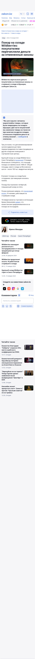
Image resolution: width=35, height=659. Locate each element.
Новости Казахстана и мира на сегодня (14, 31)
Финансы (17, 18)
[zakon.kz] (6, 14)
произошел (19, 160)
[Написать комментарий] (17, 300)
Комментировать (26, 306)
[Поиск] (27, 13)
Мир (10, 18)
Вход (32, 295)
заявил (17, 202)
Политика (4, 18)
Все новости (5, 33)
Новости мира (15, 33)
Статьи (23, 18)
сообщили (22, 137)
